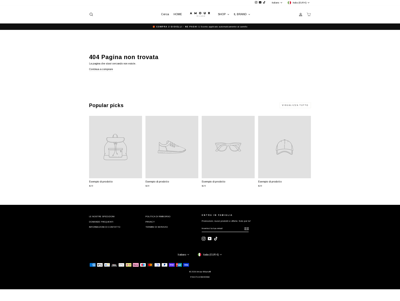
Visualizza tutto (295, 105)
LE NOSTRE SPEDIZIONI (102, 216)
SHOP (222, 14)
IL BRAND (241, 14)
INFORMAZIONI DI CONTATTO (104, 227)
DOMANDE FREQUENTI (101, 222)
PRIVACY (150, 222)
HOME (178, 14)
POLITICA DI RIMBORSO (158, 216)
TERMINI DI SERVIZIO (156, 227)
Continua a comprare (101, 69)
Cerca (165, 14)
